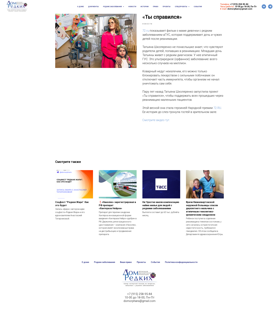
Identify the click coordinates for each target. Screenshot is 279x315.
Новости (132, 7)
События (198, 7)
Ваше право (126, 262)
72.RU (217, 108)
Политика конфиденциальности (181, 262)
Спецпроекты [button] (181, 7)
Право (155, 7)
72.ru (145, 30)
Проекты (166, 7)
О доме (80, 7)
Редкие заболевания (104, 262)
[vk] (264, 6)
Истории (145, 7)
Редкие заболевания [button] (112, 7)
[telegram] (270, 6)
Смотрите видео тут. (156, 120)
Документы (93, 7)
